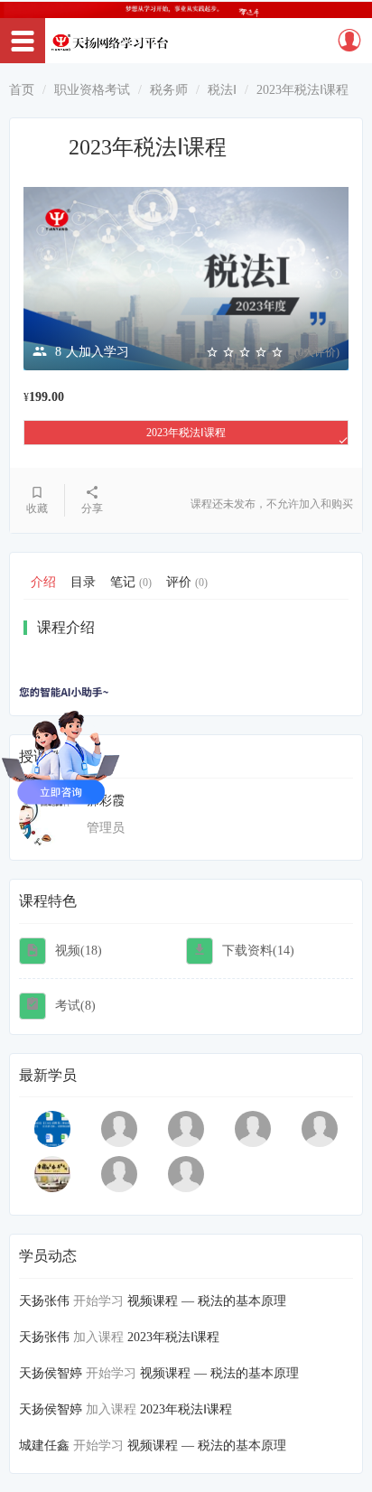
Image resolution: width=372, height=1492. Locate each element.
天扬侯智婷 (50, 1373)
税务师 (169, 90)
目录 (83, 582)
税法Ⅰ (222, 90)
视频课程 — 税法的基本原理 (206, 1301)
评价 (187, 582)
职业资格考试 (92, 90)
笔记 (131, 582)
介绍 (43, 582)
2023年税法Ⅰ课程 (186, 432)
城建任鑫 (44, 1445)
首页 (21, 90)
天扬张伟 (44, 1301)
